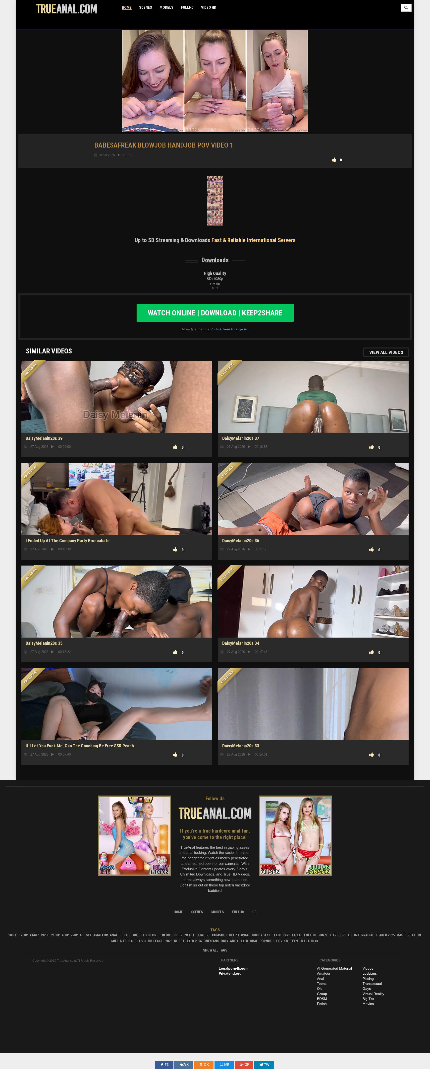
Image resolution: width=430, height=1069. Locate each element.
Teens (321, 984)
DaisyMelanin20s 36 (240, 540)
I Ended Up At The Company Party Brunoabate (67, 540)
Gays (367, 989)
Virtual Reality (373, 994)
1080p (12, 935)
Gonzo (323, 935)
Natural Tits (131, 941)
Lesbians (370, 973)
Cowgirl (203, 935)
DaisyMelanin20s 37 (240, 438)
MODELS (166, 7)
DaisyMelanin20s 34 (240, 643)
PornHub (267, 941)
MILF (114, 941)
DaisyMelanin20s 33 (240, 745)
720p (74, 935)
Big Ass (125, 935)
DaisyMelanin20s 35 (44, 643)
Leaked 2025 (385, 935)
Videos (368, 968)
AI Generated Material (334, 968)
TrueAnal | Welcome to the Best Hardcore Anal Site (66, 9)
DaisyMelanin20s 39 (44, 438)
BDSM (322, 999)
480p (65, 935)
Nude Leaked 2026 (188, 941)
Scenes (145, 7)
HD (116, 415)
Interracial (364, 935)
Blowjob (169, 935)
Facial (297, 935)
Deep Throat (239, 935)
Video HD (208, 7)
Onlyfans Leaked (234, 941)
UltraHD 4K (309, 941)
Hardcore (338, 935)
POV (279, 941)
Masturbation (408, 935)
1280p (23, 935)
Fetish (322, 1004)
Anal (114, 935)
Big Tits (140, 935)
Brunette (186, 935)
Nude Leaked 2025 (158, 941)
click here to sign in (230, 329)
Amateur (100, 935)
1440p (34, 935)
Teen (294, 941)
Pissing (368, 979)
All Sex (86, 935)
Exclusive (282, 935)
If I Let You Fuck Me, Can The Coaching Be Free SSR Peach (80, 745)
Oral (254, 941)
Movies (368, 1004)
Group (322, 994)
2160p (55, 935)
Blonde (154, 935)
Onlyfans (211, 941)
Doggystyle (262, 935)
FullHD (187, 7)
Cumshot (219, 935)
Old (319, 989)
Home (127, 7)
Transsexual (372, 984)
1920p (44, 935)
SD (313, 723)
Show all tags (215, 950)
